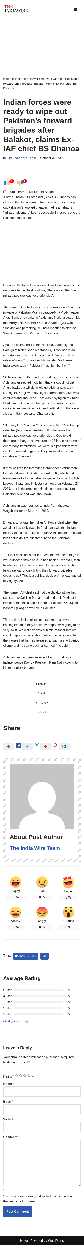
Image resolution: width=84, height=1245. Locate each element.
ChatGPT (42, 684)
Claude (42, 693)
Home (7, 78)
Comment (11, 1137)
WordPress (56, 1240)
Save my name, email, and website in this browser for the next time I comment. (40, 1198)
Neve (24, 1240)
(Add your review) (15, 1021)
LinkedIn (42, 712)
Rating (8, 1076)
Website (9, 1119)
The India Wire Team (21, 157)
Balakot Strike (25, 956)
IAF (45, 956)
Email (8, 1101)
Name (8, 1084)
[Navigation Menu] (76, 9)
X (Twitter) (42, 703)
